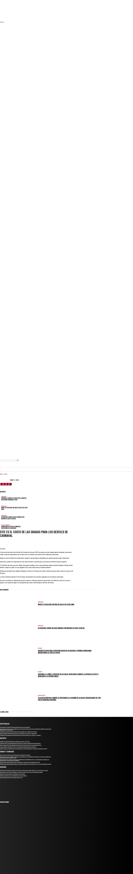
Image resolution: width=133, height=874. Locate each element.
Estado (5, 474)
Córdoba (3, 496)
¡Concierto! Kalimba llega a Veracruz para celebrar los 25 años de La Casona (18, 731)
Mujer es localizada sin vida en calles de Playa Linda (14, 508)
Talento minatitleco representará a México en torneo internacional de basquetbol (20, 743)
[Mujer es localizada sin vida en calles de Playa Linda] (18, 603)
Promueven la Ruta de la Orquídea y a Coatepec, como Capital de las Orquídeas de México (21, 772)
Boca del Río (41, 695)
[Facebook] (1, 484)
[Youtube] (10, 484)
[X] (7, 484)
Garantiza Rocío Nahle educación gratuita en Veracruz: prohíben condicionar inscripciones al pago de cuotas (65, 651)
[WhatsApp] (45, 541)
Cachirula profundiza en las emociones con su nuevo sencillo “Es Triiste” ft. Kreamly (20, 735)
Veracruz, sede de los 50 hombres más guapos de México (13, 775)
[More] (50, 541)
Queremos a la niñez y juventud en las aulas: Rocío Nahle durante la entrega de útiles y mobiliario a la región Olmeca (68, 675)
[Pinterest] (40, 541)
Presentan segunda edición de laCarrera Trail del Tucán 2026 (15, 741)
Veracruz (4, 506)
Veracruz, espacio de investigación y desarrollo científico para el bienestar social (20, 762)
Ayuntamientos (5, 525)
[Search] (17, 460)
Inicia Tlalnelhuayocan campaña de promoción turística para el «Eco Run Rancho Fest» (21, 745)
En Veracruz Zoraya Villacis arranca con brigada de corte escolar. (12, 517)
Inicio (1, 474)
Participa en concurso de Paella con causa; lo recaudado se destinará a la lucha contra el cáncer (24, 770)
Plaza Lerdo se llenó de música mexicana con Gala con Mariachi (15, 727)
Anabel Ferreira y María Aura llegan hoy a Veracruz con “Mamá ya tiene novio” (18, 733)
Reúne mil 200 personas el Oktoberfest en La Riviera (12, 774)
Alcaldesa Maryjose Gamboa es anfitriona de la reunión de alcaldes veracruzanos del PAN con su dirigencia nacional (69, 699)
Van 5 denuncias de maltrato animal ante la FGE (11, 777)
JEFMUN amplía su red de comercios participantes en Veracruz (11, 527)
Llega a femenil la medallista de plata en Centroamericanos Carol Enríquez (18, 747)
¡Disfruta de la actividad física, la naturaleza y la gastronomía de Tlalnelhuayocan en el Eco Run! (23, 748)
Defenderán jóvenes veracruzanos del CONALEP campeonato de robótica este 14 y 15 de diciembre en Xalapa (25, 764)
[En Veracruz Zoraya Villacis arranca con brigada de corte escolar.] (18, 627)
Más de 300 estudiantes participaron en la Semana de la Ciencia (15, 755)
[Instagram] (4, 484)
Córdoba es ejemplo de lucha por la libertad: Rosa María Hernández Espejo (14, 499)
